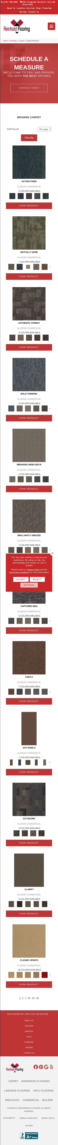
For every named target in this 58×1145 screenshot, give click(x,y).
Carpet (21, 41)
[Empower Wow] (36, 550)
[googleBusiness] (46, 1067)
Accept (20, 579)
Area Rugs (12, 1100)
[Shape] (29, 374)
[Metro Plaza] (36, 691)
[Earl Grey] (37, 196)
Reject (37, 579)
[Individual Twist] (29, 337)
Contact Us (33, 12)
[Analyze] (19, 904)
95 (33, 998)
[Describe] (28, 904)
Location (21, 8)
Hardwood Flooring (35, 1081)
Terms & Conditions (28, 1118)
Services (30, 8)
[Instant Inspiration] (44, 550)
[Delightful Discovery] (29, 233)
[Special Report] (20, 479)
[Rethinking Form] (37, 337)
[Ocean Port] (20, 196)
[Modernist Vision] (28, 267)
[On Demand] (37, 479)
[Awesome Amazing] (36, 267)
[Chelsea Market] (29, 657)
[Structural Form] (45, 337)
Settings (29, 585)
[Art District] (28, 691)
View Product (29, 205)
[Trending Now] (29, 445)
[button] (29, 88)
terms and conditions (19, 572)
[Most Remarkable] (19, 267)
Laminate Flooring (17, 1090)
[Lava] (28, 408)
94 (29, 998)
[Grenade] (19, 408)
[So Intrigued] (29, 516)
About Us (11, 8)
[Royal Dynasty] (44, 975)
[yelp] (51, 1067)
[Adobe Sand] (29, 941)
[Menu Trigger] (51, 26)
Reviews (23, 12)
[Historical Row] (41, 833)
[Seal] (44, 408)
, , (27, 1014)
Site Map (29, 1126)
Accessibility (9, 1118)
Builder (47, 1100)
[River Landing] (19, 691)
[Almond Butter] (28, 975)
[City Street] (45, 196)
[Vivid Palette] (44, 267)
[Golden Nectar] (19, 975)
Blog (38, 8)
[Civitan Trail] (25, 833)
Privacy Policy (48, 1118)
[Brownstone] (29, 196)
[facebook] (36, 1067)
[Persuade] (36, 904)
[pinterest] (41, 1067)
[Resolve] (29, 870)
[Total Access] (45, 479)
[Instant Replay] (29, 479)
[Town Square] (44, 691)
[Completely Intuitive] (28, 550)
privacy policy (33, 569)
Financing (46, 8)
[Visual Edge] (29, 303)
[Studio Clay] (36, 975)
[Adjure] (44, 904)
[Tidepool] (29, 162)
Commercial (30, 1100)
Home (5, 41)
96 (37, 998)
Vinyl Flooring (43, 1090)
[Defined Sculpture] (20, 337)
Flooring (13, 41)
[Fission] (36, 408)
